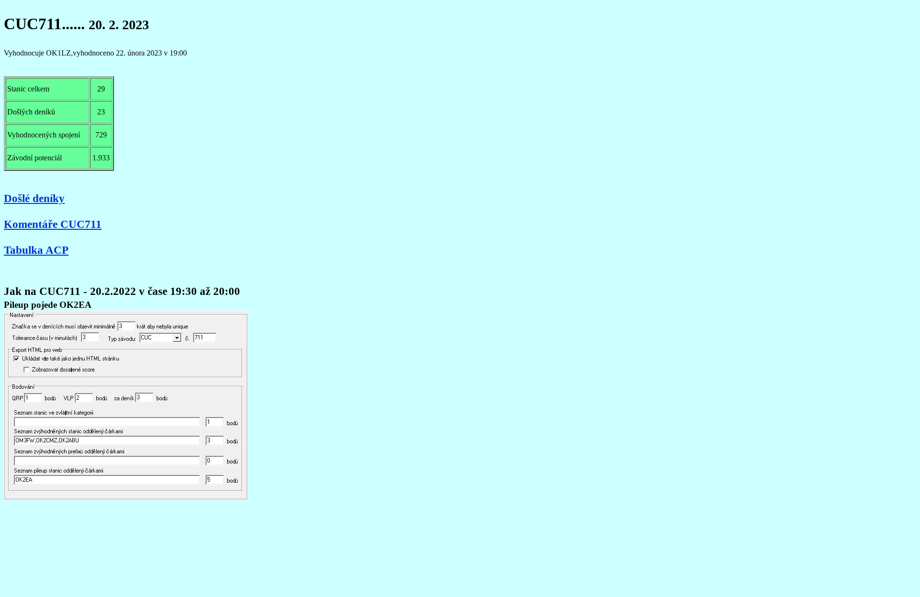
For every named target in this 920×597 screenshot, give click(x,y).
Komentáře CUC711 (53, 224)
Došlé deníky (34, 198)
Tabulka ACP (36, 250)
